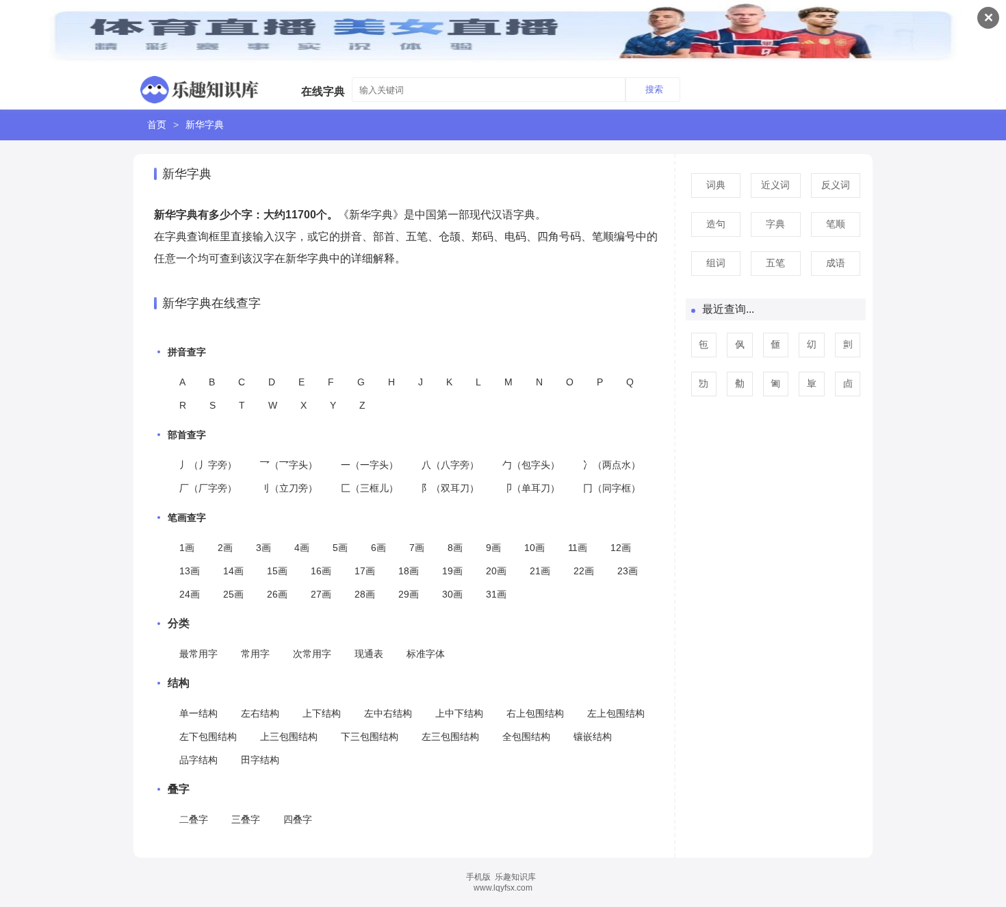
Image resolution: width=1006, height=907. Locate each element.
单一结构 (198, 713)
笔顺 (835, 223)
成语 (835, 262)
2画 (225, 547)
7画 (416, 547)
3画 (263, 547)
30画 (452, 594)
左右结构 (260, 713)
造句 (715, 223)
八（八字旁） (450, 464)
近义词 (775, 184)
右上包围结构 (535, 713)
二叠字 (193, 819)
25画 (233, 594)
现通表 (368, 653)
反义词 (835, 184)
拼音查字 (187, 351)
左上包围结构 (616, 713)
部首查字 (187, 434)
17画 (364, 570)
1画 (186, 547)
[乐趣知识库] (199, 86)
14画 (233, 570)
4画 (301, 547)
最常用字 (198, 653)
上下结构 (321, 713)
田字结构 (260, 759)
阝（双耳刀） (450, 488)
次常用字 (312, 653)
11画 (577, 547)
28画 (364, 594)
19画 (452, 570)
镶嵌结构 (592, 736)
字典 (775, 223)
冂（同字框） (612, 488)
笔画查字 (187, 517)
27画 (321, 594)
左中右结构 (388, 713)
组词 (715, 262)
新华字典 (204, 124)
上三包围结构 (289, 736)
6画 (378, 547)
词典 (715, 184)
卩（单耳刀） (531, 488)
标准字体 (426, 653)
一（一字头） (369, 464)
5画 (340, 547)
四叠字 (297, 819)
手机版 (478, 877)
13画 (189, 570)
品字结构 (198, 759)
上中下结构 (459, 713)
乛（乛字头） (289, 464)
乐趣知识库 (515, 877)
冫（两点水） (612, 464)
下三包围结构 (369, 736)
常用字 (255, 653)
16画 (321, 570)
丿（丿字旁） (208, 464)
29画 (408, 594)
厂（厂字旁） (208, 488)
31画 (496, 594)
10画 (534, 547)
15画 (277, 570)
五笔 (775, 262)
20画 (496, 570)
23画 (627, 570)
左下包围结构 (208, 736)
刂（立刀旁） (289, 488)
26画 (277, 594)
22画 (583, 570)
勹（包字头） (531, 464)
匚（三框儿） (369, 488)
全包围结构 (526, 736)
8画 (455, 547)
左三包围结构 (450, 736)
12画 (620, 547)
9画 (493, 547)
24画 (189, 594)
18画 (408, 570)
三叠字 (245, 819)
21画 (540, 570)
